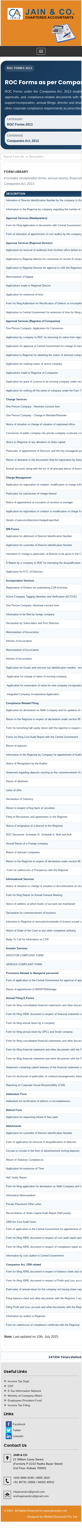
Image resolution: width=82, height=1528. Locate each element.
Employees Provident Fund (25, 1400)
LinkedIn (18, 1436)
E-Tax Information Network (24, 1390)
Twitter (17, 1430)
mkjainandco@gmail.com (29, 1491)
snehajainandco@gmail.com (31, 1496)
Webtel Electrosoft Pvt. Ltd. (61, 1516)
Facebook (19, 1424)
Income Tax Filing (19, 1405)
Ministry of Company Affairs (25, 1395)
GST (11, 1386)
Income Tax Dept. (19, 1381)
